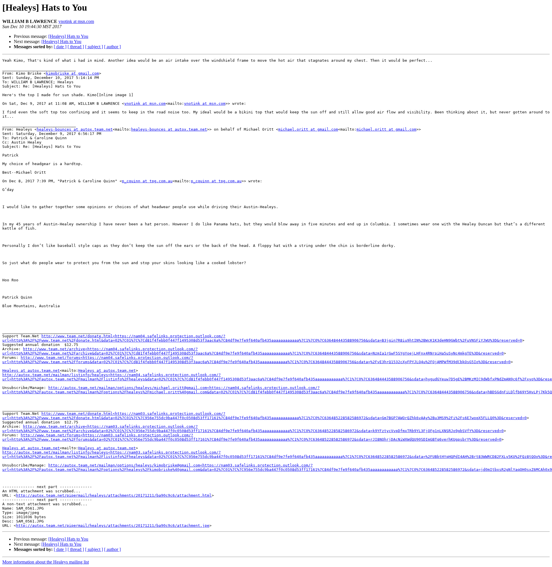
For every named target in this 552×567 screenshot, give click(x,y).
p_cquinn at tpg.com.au (147, 181)
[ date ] (60, 46)
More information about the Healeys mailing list (45, 562)
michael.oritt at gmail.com (308, 129)
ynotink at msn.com (76, 21)
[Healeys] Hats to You (68, 36)
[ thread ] (76, 46)
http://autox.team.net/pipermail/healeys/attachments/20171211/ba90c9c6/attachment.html (114, 495)
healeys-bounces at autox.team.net (75, 129)
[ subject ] (94, 46)
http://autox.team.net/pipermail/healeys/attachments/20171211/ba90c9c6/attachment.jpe (112, 525)
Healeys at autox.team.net (31, 370)
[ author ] (112, 46)
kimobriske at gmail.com (72, 73)
